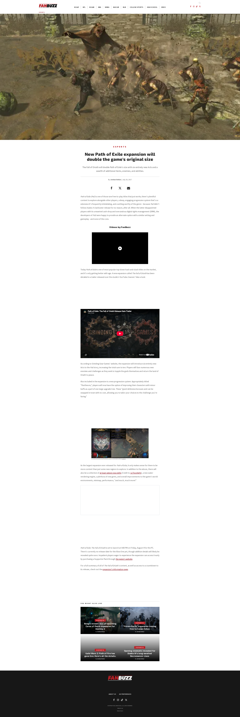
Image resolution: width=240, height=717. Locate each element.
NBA (99, 7)
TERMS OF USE (120, 708)
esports (42, 12)
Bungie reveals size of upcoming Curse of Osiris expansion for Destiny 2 (100, 626)
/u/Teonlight (135, 473)
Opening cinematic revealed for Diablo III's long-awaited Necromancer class (139, 653)
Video (163, 7)
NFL (84, 7)
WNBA (107, 7)
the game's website (124, 559)
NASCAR (116, 7)
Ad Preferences (125, 694)
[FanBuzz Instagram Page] (193, 6)
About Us (112, 694)
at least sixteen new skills (110, 473)
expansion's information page (115, 569)
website (124, 459)
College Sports (136, 7)
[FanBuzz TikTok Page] (197, 6)
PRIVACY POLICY (120, 711)
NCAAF (76, 7)
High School (152, 7)
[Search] (199, 2)
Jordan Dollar (115, 180)
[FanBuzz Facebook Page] (190, 6)
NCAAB (91, 7)
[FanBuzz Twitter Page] (200, 6)
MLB (124, 7)
